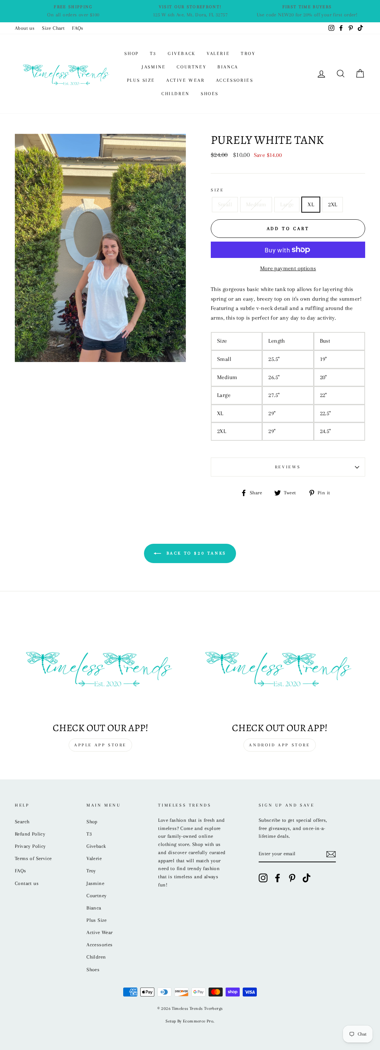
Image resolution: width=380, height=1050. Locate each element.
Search (22, 821)
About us (25, 28)
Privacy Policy (30, 846)
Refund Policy (30, 834)
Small (225, 204)
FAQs (77, 28)
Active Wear (185, 80)
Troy (248, 53)
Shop (131, 53)
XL (311, 204)
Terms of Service (33, 858)
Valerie (218, 53)
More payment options (288, 268)
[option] (73, 11)
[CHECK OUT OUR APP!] (279, 667)
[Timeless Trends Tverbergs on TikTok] (306, 877)
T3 (153, 53)
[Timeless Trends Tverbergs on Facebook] (277, 877)
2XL (332, 204)
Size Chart (53, 28)
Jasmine (154, 67)
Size (217, 190)
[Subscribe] (331, 854)
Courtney (191, 67)
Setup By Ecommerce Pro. (190, 1021)
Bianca (227, 67)
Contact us (27, 883)
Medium (256, 204)
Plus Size (141, 80)
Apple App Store (100, 745)
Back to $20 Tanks (195, 552)
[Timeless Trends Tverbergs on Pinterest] (292, 877)
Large (287, 204)
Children (175, 93)
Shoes (210, 93)
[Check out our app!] (100, 667)
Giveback (182, 53)
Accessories (234, 80)
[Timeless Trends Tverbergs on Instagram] (263, 877)
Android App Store (279, 745)
